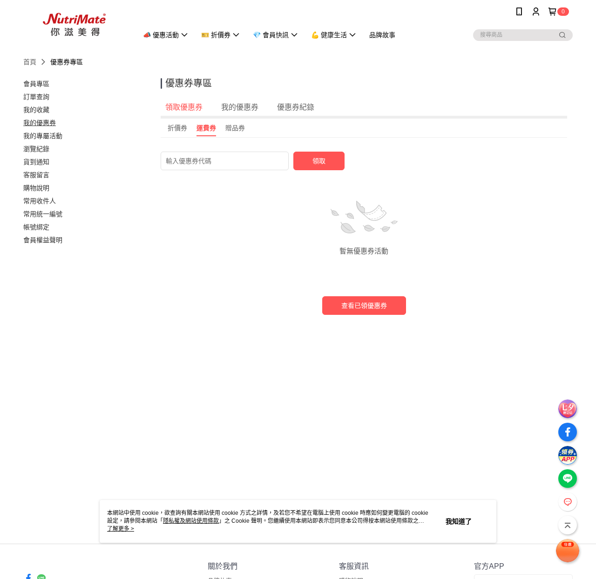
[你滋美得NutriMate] (75, 24)
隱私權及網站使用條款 (191, 521)
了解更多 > (120, 529)
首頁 (29, 62)
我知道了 (459, 521)
